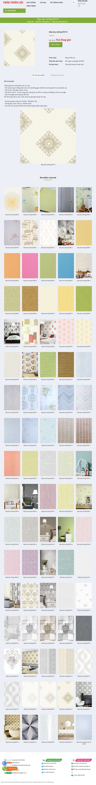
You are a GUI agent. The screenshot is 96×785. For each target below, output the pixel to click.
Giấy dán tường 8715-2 (48, 676)
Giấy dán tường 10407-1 (48, 412)
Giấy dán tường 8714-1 (12, 676)
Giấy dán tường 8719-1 (30, 709)
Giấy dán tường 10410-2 (12, 445)
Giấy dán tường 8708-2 (47, 643)
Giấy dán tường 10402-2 (12, 379)
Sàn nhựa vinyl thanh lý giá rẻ (81, 766)
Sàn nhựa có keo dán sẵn (80, 763)
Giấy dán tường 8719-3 (59, 22)
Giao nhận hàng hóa (48, 772)
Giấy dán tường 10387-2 (48, 313)
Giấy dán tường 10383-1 (83, 247)
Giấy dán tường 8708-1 (30, 643)
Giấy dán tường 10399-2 (84, 346)
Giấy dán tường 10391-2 (30, 346)
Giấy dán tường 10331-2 (30, 214)
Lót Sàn (43, 2)
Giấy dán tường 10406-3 (30, 412)
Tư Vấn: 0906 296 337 (79, 775)
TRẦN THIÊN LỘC (13, 2)
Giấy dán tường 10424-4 (30, 544)
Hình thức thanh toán (49, 769)
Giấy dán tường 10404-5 (66, 379)
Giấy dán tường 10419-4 (66, 478)
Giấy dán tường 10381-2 (66, 247)
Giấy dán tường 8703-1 (66, 610)
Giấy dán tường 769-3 (66, 577)
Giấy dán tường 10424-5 (48, 544)
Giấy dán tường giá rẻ (43, 22)
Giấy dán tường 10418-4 (30, 478)
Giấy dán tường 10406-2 (12, 412)
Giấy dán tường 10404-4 (48, 379)
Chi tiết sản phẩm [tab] (38, 75)
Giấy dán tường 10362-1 (30, 247)
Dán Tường (31, 2)
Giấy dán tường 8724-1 (83, 709)
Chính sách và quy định (49, 763)
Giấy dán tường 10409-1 (66, 412)
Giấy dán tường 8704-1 (83, 610)
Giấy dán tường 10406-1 (84, 379)
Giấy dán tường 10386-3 (12, 313)
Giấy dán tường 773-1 (84, 577)
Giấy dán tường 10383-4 (48, 280)
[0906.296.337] (4, 768)
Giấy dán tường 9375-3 (65, 742)
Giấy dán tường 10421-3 (48, 511)
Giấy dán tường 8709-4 (83, 643)
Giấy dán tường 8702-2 (30, 610)
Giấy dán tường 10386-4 (30, 313)
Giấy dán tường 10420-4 (30, 511)
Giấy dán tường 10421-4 (66, 511)
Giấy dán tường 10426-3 (84, 544)
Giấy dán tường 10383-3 (30, 280)
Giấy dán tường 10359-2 (12, 247)
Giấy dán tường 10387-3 (66, 313)
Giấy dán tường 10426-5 (30, 577)
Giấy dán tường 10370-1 (48, 247)
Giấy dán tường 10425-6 (66, 544)
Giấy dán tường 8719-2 (48, 709)
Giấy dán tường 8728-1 (48, 742)
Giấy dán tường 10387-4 (84, 313)
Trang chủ (30, 22)
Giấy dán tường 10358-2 (66, 214)
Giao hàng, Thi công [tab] (57, 75)
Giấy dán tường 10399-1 (66, 346)
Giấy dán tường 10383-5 (66, 280)
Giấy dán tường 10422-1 (83, 511)
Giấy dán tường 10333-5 (48, 214)
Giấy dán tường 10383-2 (12, 280)
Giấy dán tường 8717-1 (84, 676)
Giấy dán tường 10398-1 (48, 346)
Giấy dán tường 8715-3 (66, 676)
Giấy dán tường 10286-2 (12, 214)
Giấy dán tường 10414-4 (83, 445)
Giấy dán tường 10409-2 (84, 412)
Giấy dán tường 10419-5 (83, 478)
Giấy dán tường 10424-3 (12, 544)
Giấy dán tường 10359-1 (83, 214)
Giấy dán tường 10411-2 (30, 445)
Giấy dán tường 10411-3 (48, 445)
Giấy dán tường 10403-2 (30, 379)
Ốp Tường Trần (56, 2)
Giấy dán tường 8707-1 (12, 643)
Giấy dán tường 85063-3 (12, 610)
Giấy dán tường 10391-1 (12, 346)
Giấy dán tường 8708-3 (65, 643)
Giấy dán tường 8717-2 (12, 709)
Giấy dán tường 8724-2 (12, 742)
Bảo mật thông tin (48, 766)
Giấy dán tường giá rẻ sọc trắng (83, 743)
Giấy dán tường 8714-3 (30, 676)
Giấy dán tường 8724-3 (30, 742)
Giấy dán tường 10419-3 (48, 478)
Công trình (31, 6)
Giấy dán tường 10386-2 (84, 280)
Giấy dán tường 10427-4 (48, 577)
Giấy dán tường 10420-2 (12, 511)
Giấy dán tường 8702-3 (47, 610)
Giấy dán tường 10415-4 (12, 478)
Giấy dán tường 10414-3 (66, 445)
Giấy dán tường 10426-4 (12, 577)
